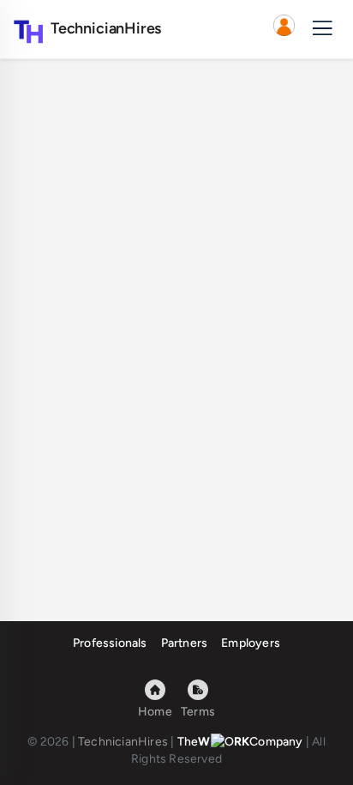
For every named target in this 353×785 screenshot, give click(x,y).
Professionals (110, 643)
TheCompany (240, 741)
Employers (250, 643)
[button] (283, 29)
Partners (184, 643)
